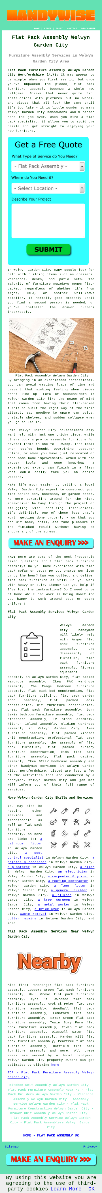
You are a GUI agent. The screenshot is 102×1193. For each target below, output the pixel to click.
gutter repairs (22, 918)
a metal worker (54, 904)
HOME (37, 28)
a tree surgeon (54, 899)
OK (91, 1189)
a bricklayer (47, 909)
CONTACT (72, 28)
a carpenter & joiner (68, 876)
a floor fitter (70, 886)
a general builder (69, 890)
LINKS (47, 28)
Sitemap (12, 1146)
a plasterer (19, 867)
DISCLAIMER (88, 28)
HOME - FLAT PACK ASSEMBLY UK (51, 1136)
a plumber (62, 895)
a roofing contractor (68, 881)
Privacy (90, 1146)
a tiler (87, 867)
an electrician (72, 871)
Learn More (66, 1189)
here (55, 1065)
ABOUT (59, 28)
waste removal (33, 914)
